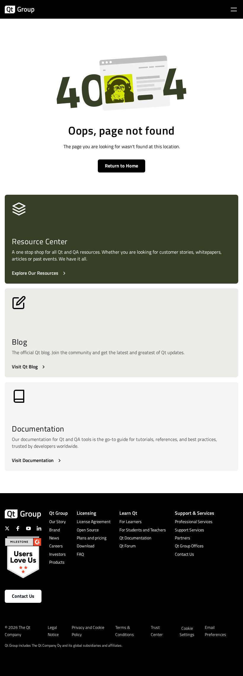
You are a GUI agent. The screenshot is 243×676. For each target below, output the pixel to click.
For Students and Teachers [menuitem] (142, 530)
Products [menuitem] (57, 562)
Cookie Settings (187, 631)
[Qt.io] (19, 9)
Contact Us (23, 596)
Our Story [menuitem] (57, 521)
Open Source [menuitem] (88, 530)
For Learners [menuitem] (130, 521)
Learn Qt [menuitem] (128, 513)
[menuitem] (187, 634)
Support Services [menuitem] (189, 530)
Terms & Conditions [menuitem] (124, 630)
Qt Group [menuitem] (58, 513)
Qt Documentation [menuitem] (135, 538)
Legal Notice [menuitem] (53, 630)
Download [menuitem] (85, 546)
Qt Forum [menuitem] (127, 546)
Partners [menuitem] (182, 538)
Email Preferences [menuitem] (215, 630)
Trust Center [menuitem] (157, 630)
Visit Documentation (33, 460)
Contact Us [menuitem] (184, 554)
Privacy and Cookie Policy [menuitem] (88, 630)
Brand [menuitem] (54, 530)
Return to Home (121, 165)
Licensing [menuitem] (86, 513)
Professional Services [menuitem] (193, 521)
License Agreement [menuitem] (94, 521)
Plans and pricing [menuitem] (91, 538)
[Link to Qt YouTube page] (28, 528)
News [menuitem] (54, 538)
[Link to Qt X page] (7, 528)
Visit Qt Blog (25, 366)
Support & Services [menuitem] (194, 513)
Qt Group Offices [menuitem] (189, 546)
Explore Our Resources (35, 273)
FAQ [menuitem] (80, 554)
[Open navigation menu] (233, 9)
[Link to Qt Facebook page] (17, 528)
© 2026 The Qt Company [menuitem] (17, 630)
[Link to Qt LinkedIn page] (39, 528)
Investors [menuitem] (57, 554)
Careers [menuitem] (56, 546)
